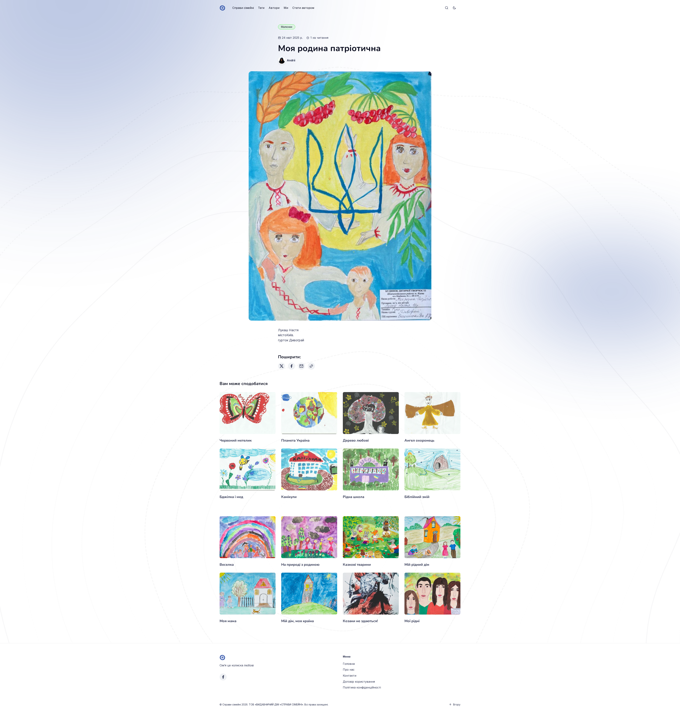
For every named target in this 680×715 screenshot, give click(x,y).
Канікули (289, 496)
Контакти (349, 675)
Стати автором (303, 8)
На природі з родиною (300, 564)
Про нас (349, 669)
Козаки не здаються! (360, 621)
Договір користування (359, 681)
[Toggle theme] (454, 8)
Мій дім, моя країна (297, 621)
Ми (286, 8)
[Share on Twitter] (281, 366)
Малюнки (286, 26)
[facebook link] (223, 677)
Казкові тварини (357, 564)
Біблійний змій (416, 496)
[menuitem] (243, 8)
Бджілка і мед (231, 496)
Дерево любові (356, 440)
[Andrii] (281, 60)
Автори (274, 8)
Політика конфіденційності (362, 687)
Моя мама (228, 621)
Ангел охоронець (419, 440)
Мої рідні (412, 621)
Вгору (456, 704)
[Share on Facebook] (291, 366)
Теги (261, 8)
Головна (349, 663)
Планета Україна (295, 440)
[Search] (446, 8)
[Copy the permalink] (311, 366)
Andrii (291, 60)
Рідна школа (353, 496)
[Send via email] (301, 366)
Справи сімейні (243, 8)
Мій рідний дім (416, 564)
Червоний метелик (236, 440)
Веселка (227, 564)
